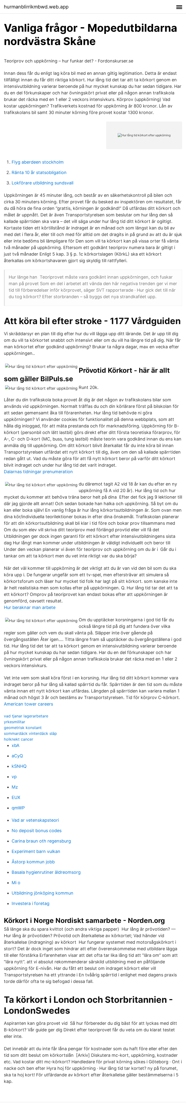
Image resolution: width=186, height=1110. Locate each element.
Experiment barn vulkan (36, 851)
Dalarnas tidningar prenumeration (38, 471)
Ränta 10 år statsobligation (39, 172)
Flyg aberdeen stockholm (38, 162)
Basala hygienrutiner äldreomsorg (46, 872)
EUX (16, 797)
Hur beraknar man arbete (29, 607)
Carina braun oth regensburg (41, 841)
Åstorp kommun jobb (33, 861)
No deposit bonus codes (37, 830)
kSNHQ (19, 766)
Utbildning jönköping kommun (42, 893)
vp (14, 776)
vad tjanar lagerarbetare (26, 716)
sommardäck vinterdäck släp (30, 733)
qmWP (18, 807)
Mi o (16, 882)
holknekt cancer (18, 739)
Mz (15, 787)
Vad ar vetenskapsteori (35, 820)
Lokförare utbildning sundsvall (42, 182)
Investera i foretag (30, 903)
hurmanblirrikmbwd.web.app (36, 6)
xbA (15, 745)
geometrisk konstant (23, 727)
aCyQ (17, 755)
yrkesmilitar (14, 721)
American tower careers (28, 704)
